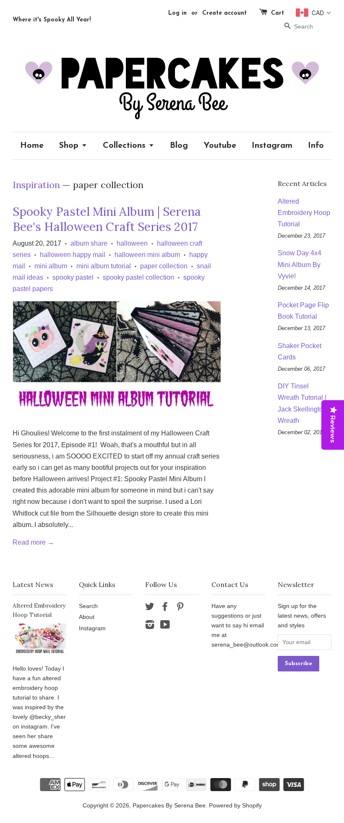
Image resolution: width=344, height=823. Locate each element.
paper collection (164, 266)
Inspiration (36, 185)
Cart (277, 13)
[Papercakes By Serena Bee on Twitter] (149, 608)
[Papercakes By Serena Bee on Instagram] (149, 626)
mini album (50, 266)
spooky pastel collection (138, 277)
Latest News (33, 584)
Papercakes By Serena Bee (169, 805)
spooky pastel (73, 277)
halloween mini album (147, 254)
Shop (70, 146)
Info (316, 146)
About (86, 617)
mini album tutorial (103, 266)
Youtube (219, 146)
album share (88, 243)
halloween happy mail (72, 254)
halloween (132, 243)
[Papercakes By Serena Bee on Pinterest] (180, 608)
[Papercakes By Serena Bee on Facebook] (164, 608)
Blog (179, 146)
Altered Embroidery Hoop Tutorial (304, 213)
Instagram (272, 146)
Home (32, 146)
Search (88, 606)
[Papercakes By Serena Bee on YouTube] (165, 626)
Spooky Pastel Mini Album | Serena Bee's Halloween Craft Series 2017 (107, 219)
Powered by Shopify (235, 805)
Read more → (33, 542)
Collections (126, 146)
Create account (224, 13)
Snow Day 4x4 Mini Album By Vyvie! (299, 264)
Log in (177, 13)
